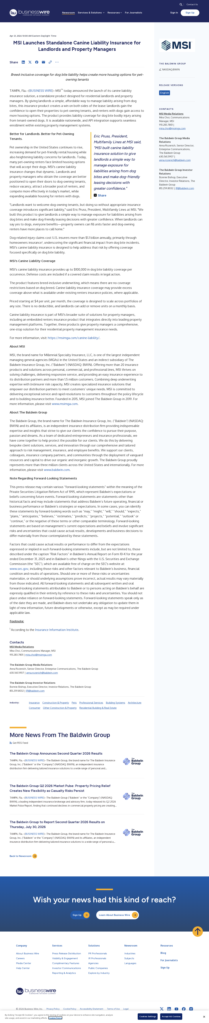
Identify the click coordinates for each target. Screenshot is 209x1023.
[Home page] (30, 12)
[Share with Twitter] (30, 62)
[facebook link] (184, 1009)
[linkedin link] (169, 1009)
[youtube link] (176, 1009)
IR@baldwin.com (35, 690)
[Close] (204, 1016)
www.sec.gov (19, 569)
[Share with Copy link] (50, 62)
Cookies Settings (147, 1016)
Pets (74, 702)
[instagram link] (191, 1009)
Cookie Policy (55, 1018)
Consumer (34, 707)
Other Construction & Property (60, 707)
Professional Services (91, 702)
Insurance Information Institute (56, 630)
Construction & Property (55, 702)
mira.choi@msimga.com (38, 654)
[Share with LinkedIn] (23, 62)
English (164, 92)
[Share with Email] (43, 62)
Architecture (134, 702)
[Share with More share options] (56, 62)
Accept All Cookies (171, 1016)
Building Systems (115, 702)
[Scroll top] (197, 931)
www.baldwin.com (57, 470)
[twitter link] (162, 1009)
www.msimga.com (65, 404)
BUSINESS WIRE (40, 91)
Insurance (34, 702)
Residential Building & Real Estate (98, 707)
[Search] (181, 4)
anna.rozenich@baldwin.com (42, 672)
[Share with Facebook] (36, 62)
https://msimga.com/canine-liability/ (73, 338)
